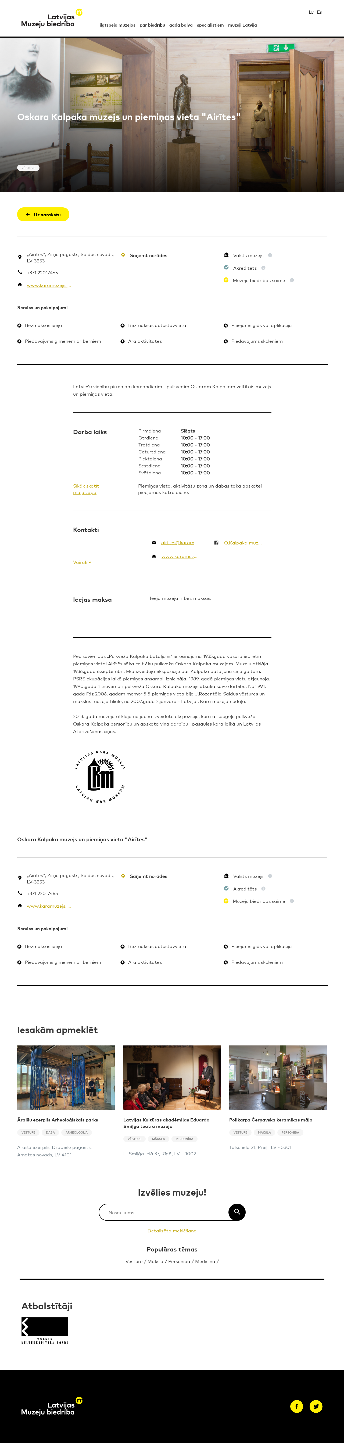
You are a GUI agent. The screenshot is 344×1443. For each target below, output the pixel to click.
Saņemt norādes (148, 255)
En (319, 12)
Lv (311, 12)
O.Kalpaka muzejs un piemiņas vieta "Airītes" (243, 542)
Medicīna (205, 1261)
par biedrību (152, 25)
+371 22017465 (42, 272)
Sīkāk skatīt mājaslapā (86, 488)
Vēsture (134, 1261)
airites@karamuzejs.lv (180, 542)
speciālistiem (210, 25)
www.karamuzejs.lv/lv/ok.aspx (49, 285)
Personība (179, 1261)
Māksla (155, 1261)
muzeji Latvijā (242, 25)
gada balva (181, 25)
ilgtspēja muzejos (117, 25)
